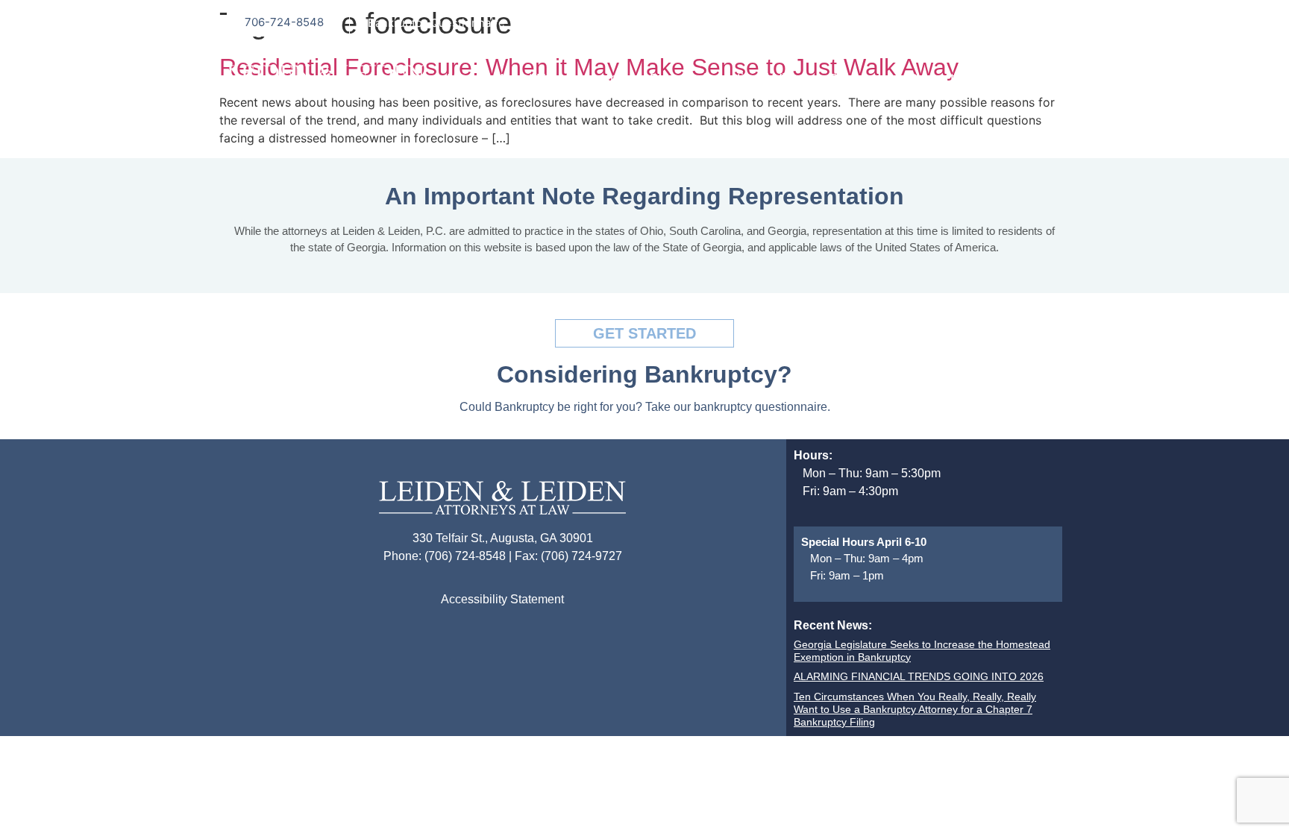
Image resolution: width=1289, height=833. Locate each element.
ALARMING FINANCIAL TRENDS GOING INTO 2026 (919, 676)
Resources (861, 78)
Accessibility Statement (502, 599)
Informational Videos (752, 78)
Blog (663, 78)
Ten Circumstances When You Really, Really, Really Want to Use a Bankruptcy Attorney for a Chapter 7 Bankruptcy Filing (915, 709)
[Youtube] (1047, 22)
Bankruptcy (601, 78)
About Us (525, 78)
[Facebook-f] (1017, 22)
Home (465, 78)
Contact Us (941, 78)
